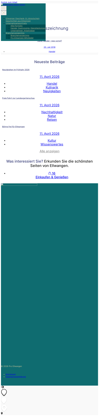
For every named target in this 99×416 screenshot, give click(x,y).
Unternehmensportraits (16, 23)
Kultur (52, 140)
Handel (52, 51)
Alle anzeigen (50, 151)
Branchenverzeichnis (15, 33)
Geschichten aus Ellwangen (18, 21)
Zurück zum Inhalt (9, 2)
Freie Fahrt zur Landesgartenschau (18, 98)
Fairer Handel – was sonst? (49, 41)
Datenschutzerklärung (16, 376)
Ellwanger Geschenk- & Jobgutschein (22, 18)
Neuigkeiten (52, 91)
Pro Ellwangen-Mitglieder (22, 38)
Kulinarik (52, 87)
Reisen (52, 119)
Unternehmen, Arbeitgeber (23, 30)
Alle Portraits (16, 25)
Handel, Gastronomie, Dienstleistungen (28, 28)
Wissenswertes (52, 144)
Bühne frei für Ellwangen (13, 126)
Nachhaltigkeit (52, 112)
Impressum (11, 374)
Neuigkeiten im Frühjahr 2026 (15, 69)
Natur (52, 116)
